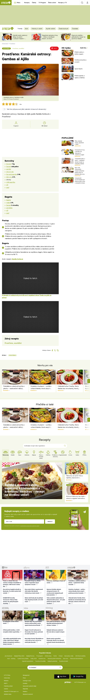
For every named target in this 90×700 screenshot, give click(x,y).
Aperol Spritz (79, 69)
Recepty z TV (62, 2)
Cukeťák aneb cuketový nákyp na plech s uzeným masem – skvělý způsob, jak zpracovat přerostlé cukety (20, 39)
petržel (8, 169)
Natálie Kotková (17, 259)
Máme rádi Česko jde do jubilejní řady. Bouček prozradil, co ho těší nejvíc (34, 599)
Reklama (6, 680)
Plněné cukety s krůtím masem (79, 53)
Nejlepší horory (30, 656)
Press (24, 678)
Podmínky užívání (8, 686)
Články (34, 2)
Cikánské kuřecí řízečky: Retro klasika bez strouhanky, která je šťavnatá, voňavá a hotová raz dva (68, 387)
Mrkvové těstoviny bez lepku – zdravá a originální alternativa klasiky (76, 498)
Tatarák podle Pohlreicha (54, 658)
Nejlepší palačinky (52, 661)
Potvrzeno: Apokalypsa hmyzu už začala (56, 581)
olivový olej (9, 172)
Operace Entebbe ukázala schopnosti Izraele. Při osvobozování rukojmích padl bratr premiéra (55, 592)
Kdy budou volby (68, 656)
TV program (39, 656)
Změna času (48, 656)
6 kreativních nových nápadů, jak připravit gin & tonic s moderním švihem (80, 180)
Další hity (83, 48)
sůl (7, 185)
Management (26, 675)
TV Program (42, 2)
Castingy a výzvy (27, 680)
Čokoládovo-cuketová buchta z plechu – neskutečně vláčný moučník (14, 387)
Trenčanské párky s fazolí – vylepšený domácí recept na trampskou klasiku (80, 161)
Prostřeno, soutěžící (18, 48)
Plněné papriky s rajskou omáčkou (80, 77)
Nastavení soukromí (28, 694)
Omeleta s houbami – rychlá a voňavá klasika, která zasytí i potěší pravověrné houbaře (41, 387)
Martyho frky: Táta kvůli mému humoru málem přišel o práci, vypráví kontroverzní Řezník (33, 623)
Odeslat (50, 521)
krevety (8, 164)
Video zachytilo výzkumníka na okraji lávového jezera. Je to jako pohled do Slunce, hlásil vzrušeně (56, 600)
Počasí (60, 656)
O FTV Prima (7, 675)
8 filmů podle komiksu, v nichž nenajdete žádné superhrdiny (11, 631)
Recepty (27, 2)
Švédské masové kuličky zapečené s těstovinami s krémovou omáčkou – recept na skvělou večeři (25, 490)
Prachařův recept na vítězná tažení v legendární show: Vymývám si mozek (32, 582)
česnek (8, 166)
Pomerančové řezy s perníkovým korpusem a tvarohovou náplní (80, 152)
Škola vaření (52, 2)
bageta (8, 200)
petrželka (9, 208)
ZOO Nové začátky (80, 656)
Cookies (6, 688)
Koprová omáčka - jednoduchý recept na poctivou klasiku (78, 36)
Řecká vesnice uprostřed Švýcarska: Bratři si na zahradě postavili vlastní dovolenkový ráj (56, 640)
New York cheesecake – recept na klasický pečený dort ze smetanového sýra (79, 171)
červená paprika (11, 174)
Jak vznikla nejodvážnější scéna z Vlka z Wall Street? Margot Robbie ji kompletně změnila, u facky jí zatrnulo (12, 641)
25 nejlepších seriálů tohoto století (11, 622)
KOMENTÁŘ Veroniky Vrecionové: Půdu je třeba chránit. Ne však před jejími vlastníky (10, 600)
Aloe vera (65, 658)
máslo (8, 203)
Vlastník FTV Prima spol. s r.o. (11, 691)
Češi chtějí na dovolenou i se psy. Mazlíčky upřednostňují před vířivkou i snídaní (56, 623)
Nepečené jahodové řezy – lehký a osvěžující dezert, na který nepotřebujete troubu (50, 37)
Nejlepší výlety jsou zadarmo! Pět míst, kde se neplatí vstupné (55, 631)
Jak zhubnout (8, 656)
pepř (7, 187)
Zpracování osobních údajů (29, 686)
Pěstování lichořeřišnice (76, 658)
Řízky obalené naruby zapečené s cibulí (79, 142)
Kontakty (25, 683)
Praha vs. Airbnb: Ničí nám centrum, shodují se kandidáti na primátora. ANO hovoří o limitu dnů (12, 583)
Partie (55, 656)
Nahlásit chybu (7, 694)
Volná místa (7, 678)
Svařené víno (42, 658)
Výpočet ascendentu (27, 661)
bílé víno (9, 177)
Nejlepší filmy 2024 (19, 656)
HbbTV (5, 683)
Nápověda (25, 688)
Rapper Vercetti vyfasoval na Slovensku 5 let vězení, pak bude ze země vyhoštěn (34, 631)
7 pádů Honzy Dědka (22, 658)
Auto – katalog (11, 658)
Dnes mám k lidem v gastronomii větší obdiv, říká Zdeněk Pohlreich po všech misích (34, 591)
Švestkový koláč (63, 661)
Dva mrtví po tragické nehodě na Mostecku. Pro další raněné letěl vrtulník (12, 591)
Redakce (25, 691)
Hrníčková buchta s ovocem (80, 61)
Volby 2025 (33, 658)
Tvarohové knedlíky (40, 661)
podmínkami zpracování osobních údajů (29, 525)
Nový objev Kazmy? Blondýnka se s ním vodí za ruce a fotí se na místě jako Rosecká (34, 640)
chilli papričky (10, 182)
